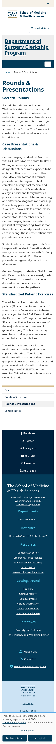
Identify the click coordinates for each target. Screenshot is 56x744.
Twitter (29, 441)
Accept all (40, 738)
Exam (8, 390)
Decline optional (14, 738)
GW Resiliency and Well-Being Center (28, 634)
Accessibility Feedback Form (28, 572)
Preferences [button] (27, 730)
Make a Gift (30, 651)
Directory (28, 588)
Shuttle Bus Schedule (28, 613)
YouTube (30, 456)
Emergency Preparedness (28, 557)
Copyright (28, 703)
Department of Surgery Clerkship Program (27, 47)
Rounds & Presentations (20, 404)
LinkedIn (29, 463)
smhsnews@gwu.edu (28, 504)
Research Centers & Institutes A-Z (28, 536)
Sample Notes (13, 410)
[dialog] (28, 728)
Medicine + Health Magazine (30, 666)
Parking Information (28, 608)
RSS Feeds (29, 470)
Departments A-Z (28, 519)
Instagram (29, 448)
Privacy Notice (28, 710)
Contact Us (30, 659)
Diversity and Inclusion (28, 630)
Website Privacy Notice (14, 722)
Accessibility (28, 567)
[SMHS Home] (27, 14)
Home (7, 72)
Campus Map (26, 593)
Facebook (29, 433)
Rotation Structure (16, 397)
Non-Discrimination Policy (28, 562)
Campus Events (28, 598)
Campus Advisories (28, 552)
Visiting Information (28, 603)
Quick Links (40, 28)
